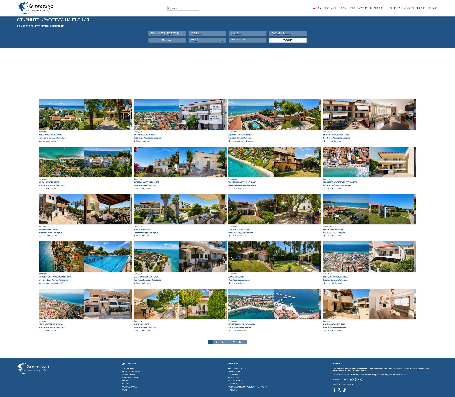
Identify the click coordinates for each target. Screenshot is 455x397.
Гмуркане (233, 375)
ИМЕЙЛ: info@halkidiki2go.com (346, 384)
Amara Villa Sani (236, 277)
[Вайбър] (357, 379)
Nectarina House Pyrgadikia (241, 324)
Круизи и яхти (235, 371)
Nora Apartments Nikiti (334, 324)
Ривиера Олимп (130, 378)
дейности (379, 8)
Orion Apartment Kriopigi (51, 324)
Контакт (432, 8)
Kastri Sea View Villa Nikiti (146, 182)
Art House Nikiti (141, 324)
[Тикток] (344, 390)
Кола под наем (235, 384)
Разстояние (277, 33)
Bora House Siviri (142, 229)
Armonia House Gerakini (239, 135)
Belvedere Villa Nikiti (49, 229)
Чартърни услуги (237, 368)
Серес (125, 384)
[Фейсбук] (334, 390)
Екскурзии (233, 378)
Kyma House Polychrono (50, 135)
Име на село (238, 39)
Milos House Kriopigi (49, 182)
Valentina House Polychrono (242, 182)
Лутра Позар (129, 375)
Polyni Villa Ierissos (333, 229)
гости (234, 33)
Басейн (195, 39)
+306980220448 (340, 380)
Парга (125, 381)
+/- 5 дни (168, 40)
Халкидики (128, 368)
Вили (343, 8)
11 (234, 342)
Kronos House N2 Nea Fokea (336, 135)
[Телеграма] (362, 379)
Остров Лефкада (131, 371)
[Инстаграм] (339, 390)
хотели (352, 8)
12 (240, 342)
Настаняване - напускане (165, 33)
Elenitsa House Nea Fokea (146, 277)
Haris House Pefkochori (145, 135)
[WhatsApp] (352, 379)
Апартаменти (365, 8)
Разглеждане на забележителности (407, 8)
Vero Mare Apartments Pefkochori (340, 182)
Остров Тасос (129, 387)
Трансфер (233, 390)
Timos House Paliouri (238, 229)
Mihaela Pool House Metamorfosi (55, 277)
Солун (125, 390)
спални (195, 33)
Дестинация (330, 8)
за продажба (235, 381)
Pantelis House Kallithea (335, 277)
